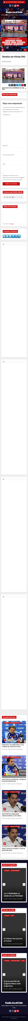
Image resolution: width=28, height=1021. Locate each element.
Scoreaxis (12, 223)
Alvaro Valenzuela (17, 749)
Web (4, 164)
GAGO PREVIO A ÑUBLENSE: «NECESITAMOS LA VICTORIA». (12, 815)
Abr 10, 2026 (7, 818)
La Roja (22, 960)
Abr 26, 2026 (7, 749)
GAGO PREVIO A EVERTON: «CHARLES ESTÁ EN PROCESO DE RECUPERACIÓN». (14, 781)
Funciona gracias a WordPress (9, 1017)
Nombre (5, 145)
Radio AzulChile (14, 12)
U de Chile (13, 42)
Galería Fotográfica (15, 870)
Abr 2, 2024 (8, 899)
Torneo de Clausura (18, 44)
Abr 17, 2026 (7, 784)
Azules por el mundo (15, 960)
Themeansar (14, 1018)
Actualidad (6, 722)
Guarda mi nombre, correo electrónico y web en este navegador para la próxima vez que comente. (14, 178)
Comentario (7, 115)
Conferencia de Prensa (15, 722)
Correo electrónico (9, 155)
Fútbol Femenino (21, 42)
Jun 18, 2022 (8, 944)
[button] (21, 49)
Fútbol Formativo (8, 44)
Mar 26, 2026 (7, 853)
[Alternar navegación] (18, 50)
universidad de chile (10, 40)
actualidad (19, 40)
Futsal (12, 915)
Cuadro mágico (6, 42)
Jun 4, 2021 (8, 989)
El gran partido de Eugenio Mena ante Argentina (12, 983)
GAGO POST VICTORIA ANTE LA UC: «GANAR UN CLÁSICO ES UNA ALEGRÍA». (13, 746)
